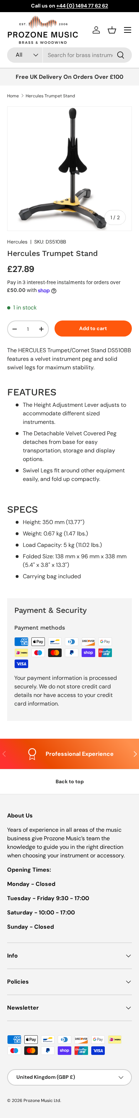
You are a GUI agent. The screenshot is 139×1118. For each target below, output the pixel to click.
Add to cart (93, 328)
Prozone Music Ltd (42, 1100)
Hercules (17, 242)
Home (13, 96)
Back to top (70, 781)
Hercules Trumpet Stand (50, 96)
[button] (112, 30)
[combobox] (69, 55)
